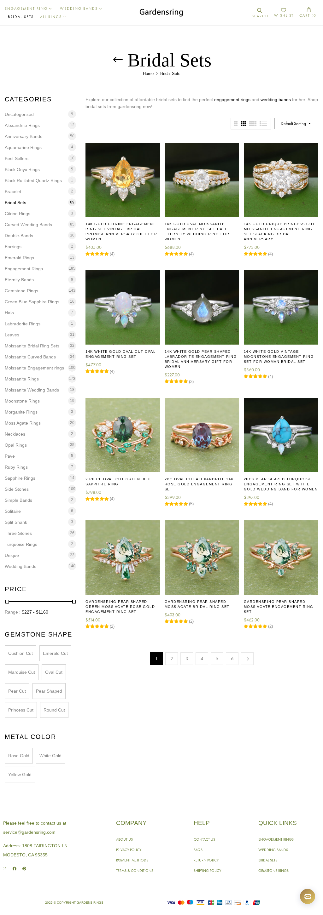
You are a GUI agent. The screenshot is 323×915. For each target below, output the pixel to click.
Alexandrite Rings (22, 125)
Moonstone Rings (22, 400)
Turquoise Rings (21, 544)
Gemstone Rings (21, 290)
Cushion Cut (20, 653)
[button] (308, 13)
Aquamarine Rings (23, 147)
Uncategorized (19, 114)
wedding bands (276, 99)
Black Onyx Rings (22, 169)
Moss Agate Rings (23, 423)
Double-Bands (19, 235)
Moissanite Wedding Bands (32, 389)
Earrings (13, 246)
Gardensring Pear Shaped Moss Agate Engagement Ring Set (279, 607)
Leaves (12, 334)
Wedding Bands (20, 566)
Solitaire (13, 511)
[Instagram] (4, 868)
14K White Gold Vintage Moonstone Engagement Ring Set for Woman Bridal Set (279, 356)
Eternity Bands (19, 279)
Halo (9, 312)
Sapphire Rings (20, 478)
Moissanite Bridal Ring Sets (32, 345)
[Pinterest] (24, 868)
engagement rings (232, 99)
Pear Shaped (49, 691)
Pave (10, 456)
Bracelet (13, 191)
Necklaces (15, 434)
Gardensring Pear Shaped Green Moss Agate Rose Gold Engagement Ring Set (120, 607)
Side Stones (17, 489)
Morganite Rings (21, 412)
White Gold (50, 755)
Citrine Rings (17, 213)
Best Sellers (16, 158)
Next (247, 658)
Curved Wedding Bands (28, 224)
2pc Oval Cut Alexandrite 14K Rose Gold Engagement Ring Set (199, 484)
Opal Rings (16, 445)
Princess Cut (20, 709)
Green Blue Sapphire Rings (32, 301)
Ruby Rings (16, 467)
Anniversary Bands (23, 136)
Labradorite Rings (22, 323)
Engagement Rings (24, 268)
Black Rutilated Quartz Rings (33, 180)
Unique (12, 555)
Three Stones (18, 533)
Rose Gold (18, 755)
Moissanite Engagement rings (34, 367)
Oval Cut (53, 672)
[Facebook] (14, 868)
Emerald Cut (55, 653)
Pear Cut (17, 691)
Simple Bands (18, 500)
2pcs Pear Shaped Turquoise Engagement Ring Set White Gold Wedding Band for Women (281, 484)
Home (148, 73)
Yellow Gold (20, 774)
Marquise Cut (21, 672)
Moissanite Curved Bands (30, 356)
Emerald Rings (19, 257)
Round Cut (54, 709)
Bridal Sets (15, 202)
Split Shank (16, 522)
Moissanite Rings (22, 378)
